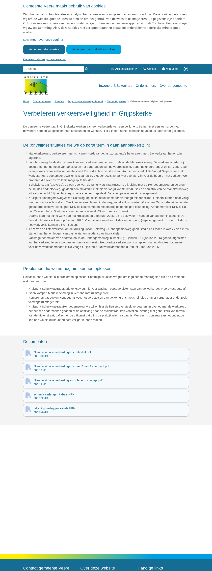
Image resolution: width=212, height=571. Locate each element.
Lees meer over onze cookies (43, 40)
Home (26, 101)
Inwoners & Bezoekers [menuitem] (115, 85)
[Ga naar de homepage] (35, 86)
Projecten (59, 101)
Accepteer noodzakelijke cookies (93, 49)
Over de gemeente (42, 101)
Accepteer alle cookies (44, 49)
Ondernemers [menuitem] (146, 85)
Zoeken (86, 69)
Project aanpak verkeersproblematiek (85, 101)
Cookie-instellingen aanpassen (44, 59)
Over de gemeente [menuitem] (173, 85)
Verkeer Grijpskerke (116, 101)
